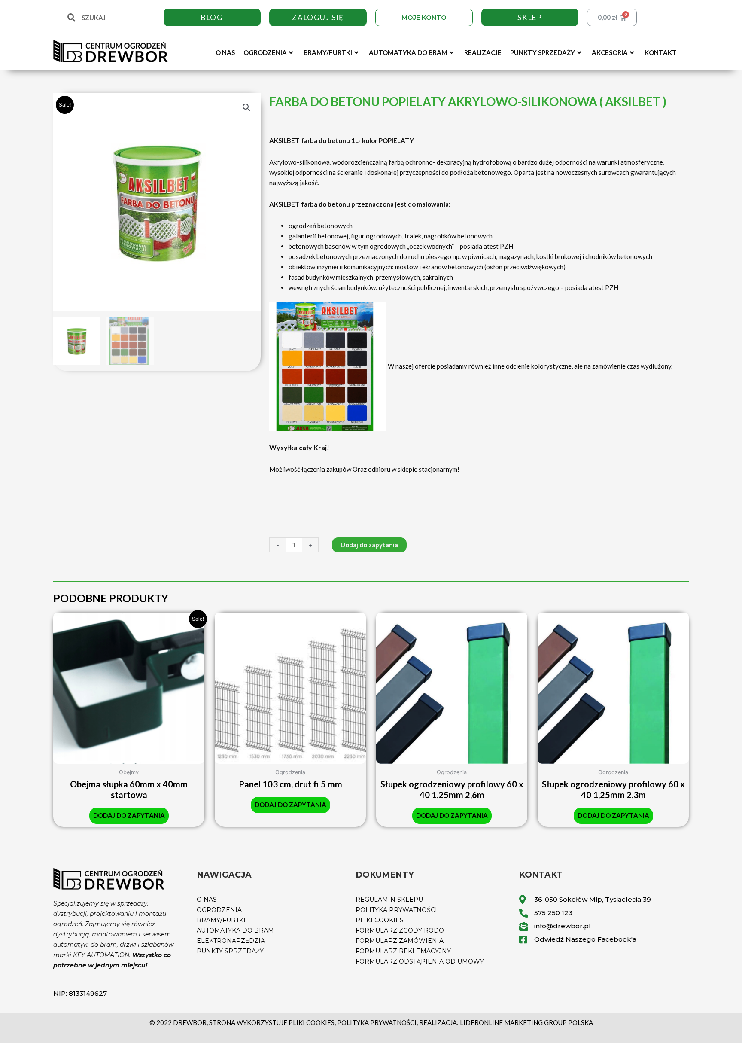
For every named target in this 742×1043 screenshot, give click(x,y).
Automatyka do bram (408, 52)
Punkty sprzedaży (542, 52)
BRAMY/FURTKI (221, 920)
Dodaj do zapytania (369, 545)
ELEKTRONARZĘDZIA (231, 941)
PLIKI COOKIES (380, 920)
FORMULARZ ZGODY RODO (400, 930)
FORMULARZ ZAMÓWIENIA (400, 941)
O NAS (207, 899)
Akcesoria (610, 52)
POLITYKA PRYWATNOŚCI (396, 910)
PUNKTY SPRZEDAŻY (230, 951)
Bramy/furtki (328, 52)
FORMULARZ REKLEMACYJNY (403, 951)
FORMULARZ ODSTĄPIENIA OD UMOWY (420, 961)
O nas (225, 52)
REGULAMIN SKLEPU (389, 899)
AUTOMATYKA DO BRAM (235, 930)
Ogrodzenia (265, 52)
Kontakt (661, 52)
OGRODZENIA (219, 910)
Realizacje (483, 52)
